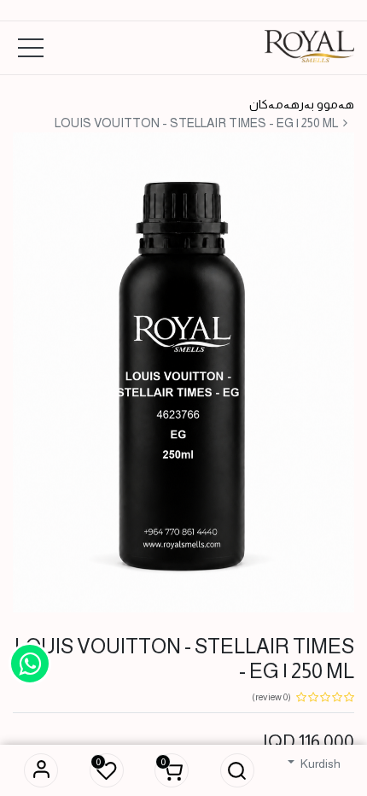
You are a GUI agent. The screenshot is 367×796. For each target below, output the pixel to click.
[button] (237, 770)
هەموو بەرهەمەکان (301, 104)
